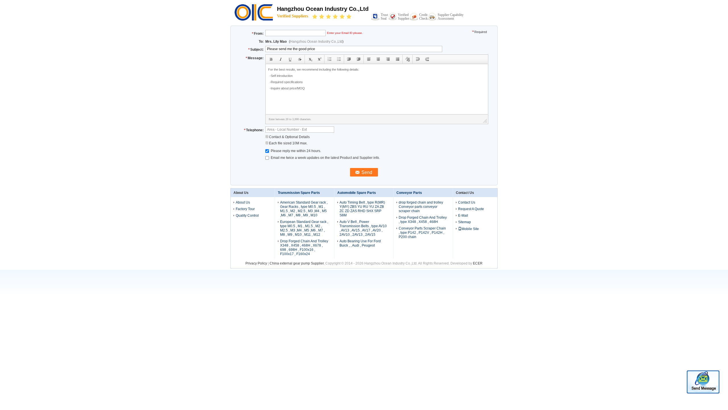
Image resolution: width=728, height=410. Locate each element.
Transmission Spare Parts (299, 193)
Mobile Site (470, 229)
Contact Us (466, 202)
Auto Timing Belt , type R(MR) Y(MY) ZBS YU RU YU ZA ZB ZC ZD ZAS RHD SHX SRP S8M (362, 208)
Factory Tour (245, 209)
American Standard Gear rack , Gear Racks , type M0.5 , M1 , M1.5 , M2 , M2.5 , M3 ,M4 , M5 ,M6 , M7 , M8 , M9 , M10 (304, 208)
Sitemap (464, 222)
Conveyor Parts (409, 193)
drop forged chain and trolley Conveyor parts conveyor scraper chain (421, 206)
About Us (243, 202)
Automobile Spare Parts (356, 193)
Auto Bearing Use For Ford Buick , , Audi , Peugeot (360, 243)
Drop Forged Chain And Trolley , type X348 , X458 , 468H (423, 220)
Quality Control (247, 216)
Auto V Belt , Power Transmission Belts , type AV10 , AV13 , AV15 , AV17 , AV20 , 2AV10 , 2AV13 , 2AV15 (363, 228)
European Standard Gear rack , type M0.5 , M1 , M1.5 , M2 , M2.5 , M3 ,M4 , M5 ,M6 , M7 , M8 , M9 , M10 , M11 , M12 (304, 228)
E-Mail (463, 216)
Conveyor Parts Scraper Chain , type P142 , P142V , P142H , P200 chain (422, 232)
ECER (478, 263)
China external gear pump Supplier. (297, 263)
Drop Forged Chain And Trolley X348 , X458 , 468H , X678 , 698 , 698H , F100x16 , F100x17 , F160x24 (304, 247)
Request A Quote (471, 209)
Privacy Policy (256, 263)
